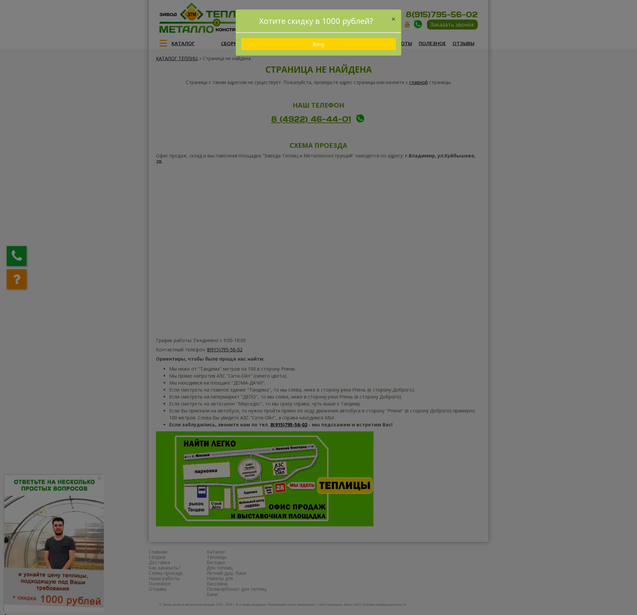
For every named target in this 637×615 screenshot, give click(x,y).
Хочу (318, 44)
